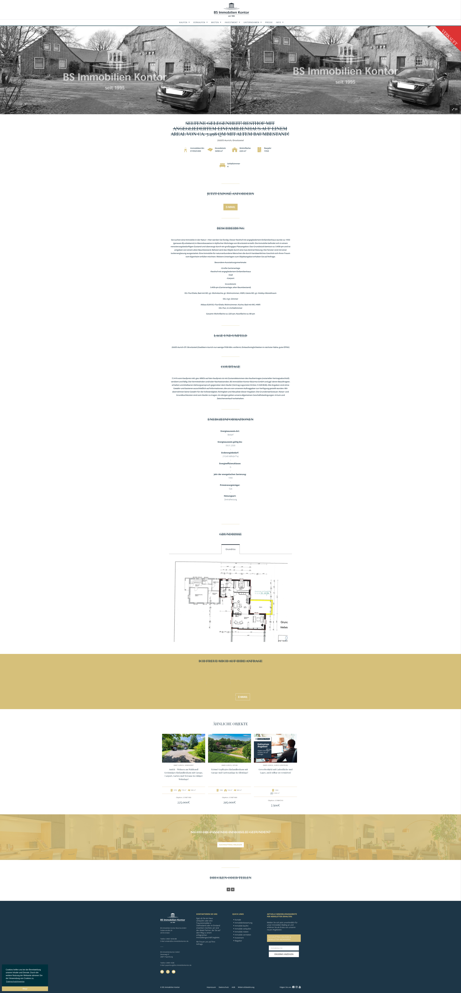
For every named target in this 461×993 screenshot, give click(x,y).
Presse (269, 22)
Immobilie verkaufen (243, 928)
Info (278, 22)
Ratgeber (238, 940)
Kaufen (183, 22)
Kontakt (238, 919)
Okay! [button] (25, 989)
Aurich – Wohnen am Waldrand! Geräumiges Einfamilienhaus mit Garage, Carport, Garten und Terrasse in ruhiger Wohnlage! (183, 774)
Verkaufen (199, 22)
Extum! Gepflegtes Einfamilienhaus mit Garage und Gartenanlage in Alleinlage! (229, 771)
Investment (231, 22)
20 (456, 109)
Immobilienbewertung (243, 922)
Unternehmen (251, 22)
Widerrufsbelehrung (246, 987)
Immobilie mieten (242, 931)
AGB (233, 987)
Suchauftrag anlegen (230, 844)
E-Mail (230, 207)
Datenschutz (224, 987)
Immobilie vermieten (243, 934)
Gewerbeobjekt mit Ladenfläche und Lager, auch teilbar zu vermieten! (275, 771)
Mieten (215, 22)
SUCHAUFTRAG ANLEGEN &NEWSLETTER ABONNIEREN (279, 938)
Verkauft (450, 37)
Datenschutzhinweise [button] (15, 982)
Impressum (211, 987)
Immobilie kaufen (242, 925)
